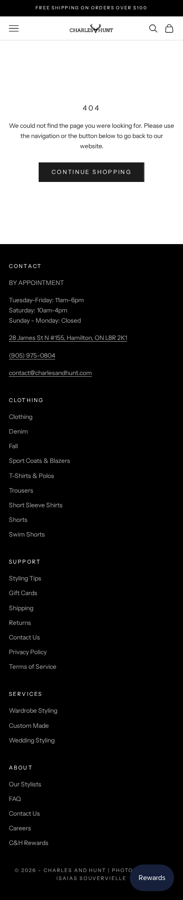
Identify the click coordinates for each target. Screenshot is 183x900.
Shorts (18, 520)
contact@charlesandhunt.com (50, 373)
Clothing (20, 417)
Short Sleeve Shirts (36, 505)
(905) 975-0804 (32, 355)
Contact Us (24, 637)
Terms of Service (32, 667)
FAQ (15, 799)
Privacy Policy (28, 652)
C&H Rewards (28, 843)
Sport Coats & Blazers (39, 461)
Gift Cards (23, 593)
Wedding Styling (32, 740)
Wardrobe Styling (33, 710)
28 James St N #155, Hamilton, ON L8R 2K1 (68, 338)
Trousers (21, 490)
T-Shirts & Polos (31, 476)
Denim (18, 431)
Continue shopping (91, 171)
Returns (20, 623)
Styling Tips (25, 578)
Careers (20, 828)
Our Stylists (25, 784)
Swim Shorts (27, 534)
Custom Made (29, 726)
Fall (13, 446)
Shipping (21, 608)
